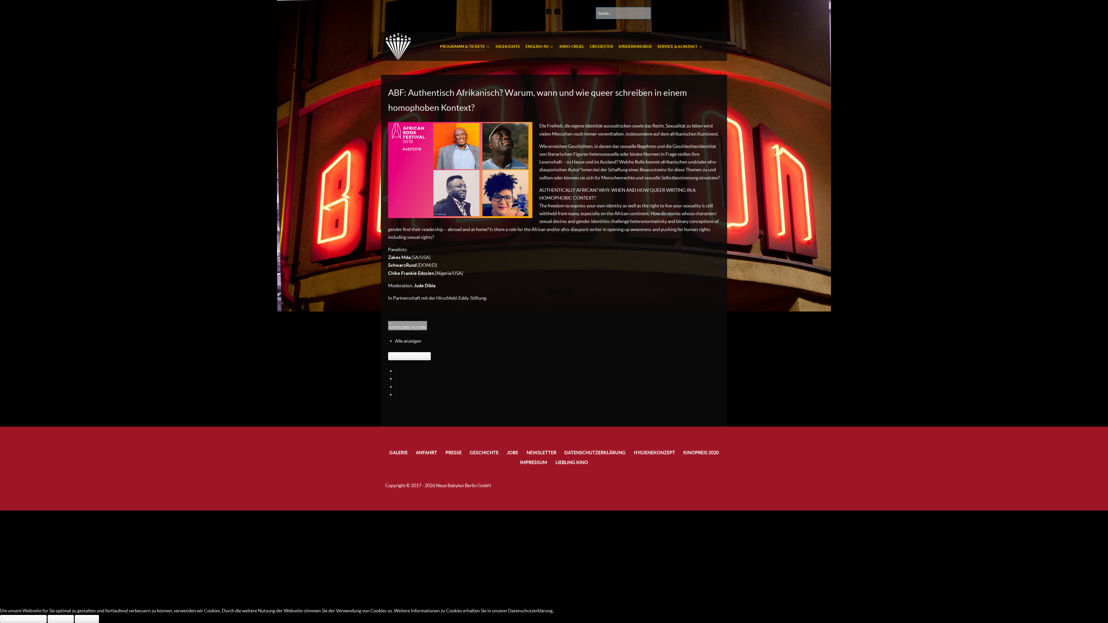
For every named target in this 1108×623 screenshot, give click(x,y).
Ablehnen (87, 619)
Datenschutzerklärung (23, 619)
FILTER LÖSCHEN (411, 356)
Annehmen (60, 619)
